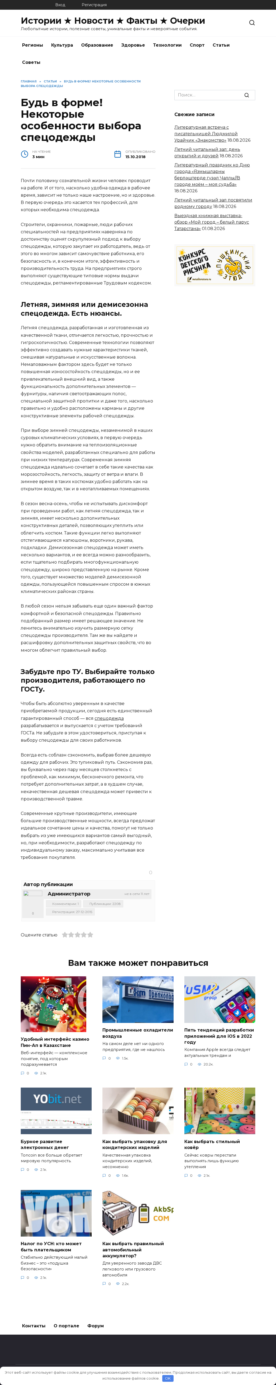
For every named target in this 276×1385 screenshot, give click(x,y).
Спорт (197, 45)
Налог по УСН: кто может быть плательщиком (51, 1246)
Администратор (69, 894)
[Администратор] (32, 900)
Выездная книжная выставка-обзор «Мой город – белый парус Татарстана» (211, 222)
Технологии (167, 45)
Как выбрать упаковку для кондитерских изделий (134, 1144)
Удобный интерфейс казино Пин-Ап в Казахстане (55, 1042)
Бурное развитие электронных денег (45, 1144)
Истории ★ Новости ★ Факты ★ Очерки (113, 20)
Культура (62, 45)
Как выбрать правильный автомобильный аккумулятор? (133, 1249)
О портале (66, 1325)
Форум (95, 1325)
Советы (31, 62)
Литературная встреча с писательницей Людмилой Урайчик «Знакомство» (206, 134)
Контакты (34, 1325)
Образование (97, 45)
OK (168, 1378)
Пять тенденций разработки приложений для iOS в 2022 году (219, 1036)
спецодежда (109, 718)
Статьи (221, 45)
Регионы (32, 45)
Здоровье (133, 45)
